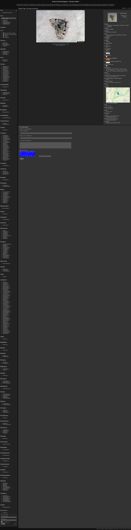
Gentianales (3, 217)
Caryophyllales (4, 115)
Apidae (4, 230)
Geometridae (5, 301)
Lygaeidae (5, 252)
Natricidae (5, 489)
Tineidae (4, 328)
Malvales (2, 347)
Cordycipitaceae (6, 263)
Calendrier (5, 45)
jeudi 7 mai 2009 (109, 29)
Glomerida (3, 222)
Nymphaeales (4, 386)
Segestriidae (5, 75)
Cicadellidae (5, 249)
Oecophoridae (6, 319)
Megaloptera (3, 366)
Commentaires (6, 22)
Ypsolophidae (5, 332)
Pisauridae (5, 74)
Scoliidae (5, 236)
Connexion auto (5, 522)
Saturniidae (5, 325)
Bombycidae (5, 289)
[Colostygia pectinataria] (118, 93)
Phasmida (3, 436)
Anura (2, 57)
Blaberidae (5, 105)
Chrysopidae (5, 381)
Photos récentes (6, 44)
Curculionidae (6, 142)
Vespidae (5, 238)
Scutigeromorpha (5, 458)
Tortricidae (5, 330)
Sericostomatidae (6, 501)
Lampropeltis (5, 173)
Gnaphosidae (5, 70)
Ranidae (4, 60)
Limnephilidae (6, 498)
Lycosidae (5, 72)
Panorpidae (5, 363)
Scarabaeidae (6, 156)
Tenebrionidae (6, 159)
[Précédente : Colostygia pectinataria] (125, 8)
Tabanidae (5, 199)
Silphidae (5, 157)
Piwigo (102, 528)
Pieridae (4, 321)
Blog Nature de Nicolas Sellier (10, 34)
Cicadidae (5, 250)
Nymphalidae (5, 318)
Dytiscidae (5, 144)
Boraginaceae (6, 112)
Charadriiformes (4, 121)
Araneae (2, 64)
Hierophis (5, 172)
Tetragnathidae (6, 77)
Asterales (2, 97)
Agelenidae (5, 66)
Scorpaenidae (6, 455)
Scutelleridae (5, 257)
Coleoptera (3, 133)
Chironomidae (6, 191)
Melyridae (5, 152)
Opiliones (2, 401)
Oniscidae (5, 269)
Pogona (4, 53)
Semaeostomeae (4, 464)
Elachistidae (5, 296)
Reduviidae (5, 256)
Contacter (3, 27)
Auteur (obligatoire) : (24, 130)
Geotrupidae (5, 146)
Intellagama (5, 51)
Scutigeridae (5, 460)
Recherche (5, 21)
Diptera (2, 189)
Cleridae (4, 140)
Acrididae (5, 410)
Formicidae (5, 233)
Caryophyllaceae (6, 117)
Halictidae (5, 234)
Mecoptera (3, 360)
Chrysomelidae (6, 139)
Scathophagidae (6, 196)
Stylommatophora (5, 475)
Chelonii (2, 127)
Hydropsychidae (6, 496)
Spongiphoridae (6, 186)
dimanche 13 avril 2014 (111, 32)
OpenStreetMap (126, 102)
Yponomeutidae (6, 331)
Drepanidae (5, 295)
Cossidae (5, 293)
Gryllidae (5, 411)
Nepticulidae (5, 314)
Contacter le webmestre (108, 528)
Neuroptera (3, 378)
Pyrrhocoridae (6, 255)
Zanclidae (5, 432)
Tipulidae (5, 201)
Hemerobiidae (6, 382)
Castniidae (5, 290)
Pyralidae (5, 324)
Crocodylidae (5, 165)
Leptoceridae (5, 497)
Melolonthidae (6, 151)
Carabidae (5, 137)
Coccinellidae (5, 141)
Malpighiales (3, 342)
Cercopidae (5, 248)
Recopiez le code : (24, 150)
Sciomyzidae (5, 197)
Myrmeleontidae (6, 383)
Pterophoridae (6, 323)
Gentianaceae (6, 219)
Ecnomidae (5, 495)
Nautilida (2, 373)
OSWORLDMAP (6, 24)
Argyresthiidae (6, 286)
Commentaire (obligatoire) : (26, 140)
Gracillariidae (5, 302)
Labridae (5, 431)
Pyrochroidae (5, 155)
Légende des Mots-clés (7, 12)
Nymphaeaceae (6, 388)
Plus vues (5, 42)
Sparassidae (5, 76)
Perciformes (3, 427)
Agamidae (3, 49)
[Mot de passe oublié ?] (15, 524)
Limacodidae (5, 307)
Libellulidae (5, 397)
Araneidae (5, 67)
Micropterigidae (6, 311)
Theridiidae (5, 78)
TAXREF (6, 35)
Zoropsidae (5, 81)
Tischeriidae (5, 329)
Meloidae (5, 150)
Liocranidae (5, 71)
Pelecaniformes (4, 421)
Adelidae (5, 282)
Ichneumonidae (6, 235)
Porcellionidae (6, 271)
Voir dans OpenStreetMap (111, 103)
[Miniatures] (123, 8)
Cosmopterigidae (6, 292)
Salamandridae (6, 507)
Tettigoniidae (5, 412)
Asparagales (3, 90)
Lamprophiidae (6, 488)
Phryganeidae (6, 499)
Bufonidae (5, 59)
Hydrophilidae (6, 147)
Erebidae (5, 298)
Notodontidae (5, 317)
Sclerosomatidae (6, 404)
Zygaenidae (5, 333)
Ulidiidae (5, 202)
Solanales (3, 469)
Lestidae (4, 396)
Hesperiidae (5, 304)
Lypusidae (5, 309)
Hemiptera (3, 241)
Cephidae (5, 232)
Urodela (2, 504)
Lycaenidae (5, 308)
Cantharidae (5, 136)
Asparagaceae (6, 92)
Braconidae (5, 231)
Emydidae (5, 129)
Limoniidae (5, 194)
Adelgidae (5, 245)
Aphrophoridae (6, 247)
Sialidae (4, 369)
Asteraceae (5, 99)
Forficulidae (5, 185)
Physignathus (5, 52)
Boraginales (3, 109)
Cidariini (127, 25)
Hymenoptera (4, 228)
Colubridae (3, 169)
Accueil (20, 8)
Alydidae (4, 246)
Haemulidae (5, 430)
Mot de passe (4, 518)
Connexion (5, 512)
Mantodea (3, 353)
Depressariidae (6, 294)
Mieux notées (5, 43)
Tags (4, 20)
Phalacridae (5, 154)
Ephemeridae (5, 208)
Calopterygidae (6, 394)
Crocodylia (3, 163)
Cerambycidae (6, 138)
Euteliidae (5, 299)
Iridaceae (5, 94)
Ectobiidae (5, 106)
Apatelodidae (5, 284)
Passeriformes (4, 415)
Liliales (2, 336)
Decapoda (3, 177)
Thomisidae (5, 79)
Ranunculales (4, 441)
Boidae (4, 485)
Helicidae (5, 477)
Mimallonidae (5, 312)
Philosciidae (5, 270)
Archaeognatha (4, 84)
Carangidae (5, 429)
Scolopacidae (5, 124)
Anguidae (5, 484)
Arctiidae (4, 285)
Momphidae (5, 313)
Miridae (4, 253)
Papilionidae (5, 320)
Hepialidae (5, 303)
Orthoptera (3, 408)
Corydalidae (5, 368)
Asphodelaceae (6, 93)
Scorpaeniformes (4, 453)
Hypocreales (3, 261)
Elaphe (4, 171)
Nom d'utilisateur (4, 516)
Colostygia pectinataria (111, 117)
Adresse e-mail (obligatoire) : (26, 135)
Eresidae (5, 69)
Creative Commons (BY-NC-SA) (113, 122)
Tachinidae (5, 200)
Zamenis (4, 174)
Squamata (3, 480)
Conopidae (5, 192)
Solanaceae (5, 472)
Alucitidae (5, 283)
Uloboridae (5, 80)
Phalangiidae (5, 403)
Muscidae (5, 195)
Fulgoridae (5, 251)
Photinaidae (5, 356)
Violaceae (5, 344)
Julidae (4, 276)
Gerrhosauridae (6, 487)
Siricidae (4, 237)
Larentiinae (121, 25)
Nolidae (4, 316)
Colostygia (109, 26)
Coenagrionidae (6, 395)
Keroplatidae (5, 193)
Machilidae (5, 86)
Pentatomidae (6, 254)
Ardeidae (5, 423)
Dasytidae (5, 143)
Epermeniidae (6, 297)
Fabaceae (5, 213)
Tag (24, 8)
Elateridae (5, 145)
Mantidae (5, 355)
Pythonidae (5, 490)
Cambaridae (5, 179)
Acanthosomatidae (7, 244)
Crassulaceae (6, 449)
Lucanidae (5, 149)
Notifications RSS (6, 23)
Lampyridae (5, 148)
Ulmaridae (5, 466)
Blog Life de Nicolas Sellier (9, 33)
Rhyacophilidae (6, 500)
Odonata (2, 391)
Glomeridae (5, 225)
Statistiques (6, 37)
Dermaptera (3, 183)
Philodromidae (6, 73)
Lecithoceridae (6, 306)
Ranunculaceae (6, 444)
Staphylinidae (5, 158)
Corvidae (5, 417)
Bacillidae (5, 438)
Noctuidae (5, 315)
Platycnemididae (6, 398)
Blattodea (2, 103)
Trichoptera (3, 493)
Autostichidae (5, 287)
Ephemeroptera (4, 206)
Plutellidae (5, 322)
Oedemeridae (5, 153)
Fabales (2, 211)
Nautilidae (5, 375)
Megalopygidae (6, 310)
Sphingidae (5, 326)
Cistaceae (5, 350)
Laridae (4, 123)
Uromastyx (5, 54)
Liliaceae (5, 338)
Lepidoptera (3, 279)
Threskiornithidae (6, 424)
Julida (2, 274)
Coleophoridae (6, 291)
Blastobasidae (6, 288)
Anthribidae (5, 135)
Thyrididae (5, 327)
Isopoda (2, 266)
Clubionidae (5, 68)
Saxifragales (3, 447)
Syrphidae (5, 198)
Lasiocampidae (6, 305)
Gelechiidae (5, 300)
